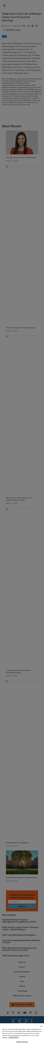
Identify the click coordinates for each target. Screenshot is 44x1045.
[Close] (41, 1026)
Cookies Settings (22, 1042)
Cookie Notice (13, 1037)
